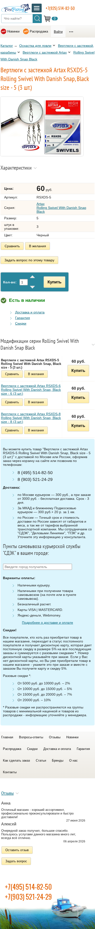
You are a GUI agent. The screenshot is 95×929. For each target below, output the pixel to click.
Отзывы (54, 737)
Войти (58, 31)
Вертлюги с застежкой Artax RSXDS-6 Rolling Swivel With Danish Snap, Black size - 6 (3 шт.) (31, 389)
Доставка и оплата (30, 312)
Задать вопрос (16, 861)
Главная (7, 737)
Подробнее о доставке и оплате (47, 623)
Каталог (6, 46)
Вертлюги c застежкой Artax (45, 52)
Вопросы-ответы (31, 737)
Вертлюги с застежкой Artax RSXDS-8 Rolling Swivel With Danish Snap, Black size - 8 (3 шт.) (31, 418)
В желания (37, 246)
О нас (73, 760)
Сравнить (12, 246)
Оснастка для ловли (35, 46)
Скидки (20, 323)
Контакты (10, 772)
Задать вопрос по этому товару (29, 260)
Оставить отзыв (17, 850)
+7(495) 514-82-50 (28, 887)
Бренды (57, 760)
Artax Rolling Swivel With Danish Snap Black (61, 208)
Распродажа (39, 31)
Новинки (13, 31)
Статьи (41, 760)
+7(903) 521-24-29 (28, 897)
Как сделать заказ (16, 760)
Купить (54, 282)
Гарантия (22, 318)
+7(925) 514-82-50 (60, 8)
